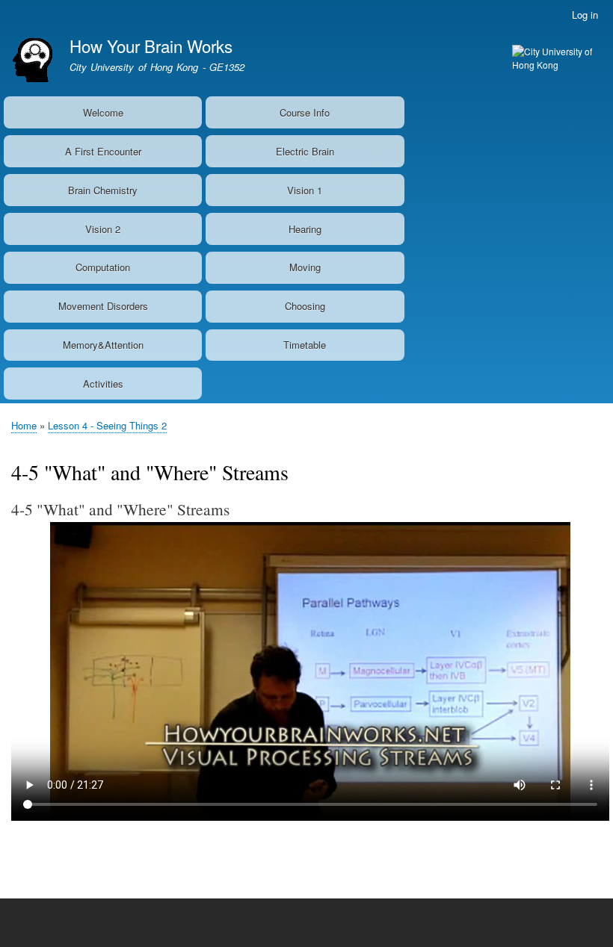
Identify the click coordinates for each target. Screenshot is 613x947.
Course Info (305, 112)
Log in (585, 14)
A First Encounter (103, 151)
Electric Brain (305, 151)
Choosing (305, 306)
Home (24, 425)
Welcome (103, 112)
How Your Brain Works (151, 46)
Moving (305, 267)
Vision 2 (102, 229)
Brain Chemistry (103, 190)
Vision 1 (304, 190)
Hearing (305, 229)
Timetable (304, 345)
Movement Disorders (103, 306)
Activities (103, 383)
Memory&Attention (103, 345)
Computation (103, 267)
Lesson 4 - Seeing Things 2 (107, 425)
